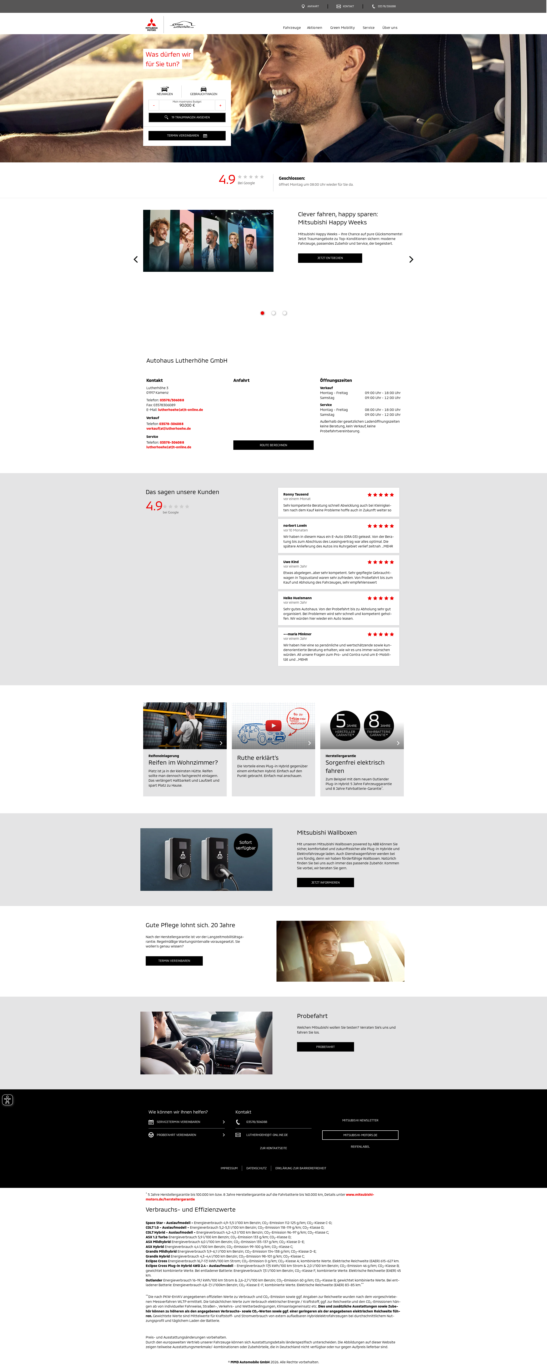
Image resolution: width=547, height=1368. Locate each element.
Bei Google (246, 183)
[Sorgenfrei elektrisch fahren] (362, 725)
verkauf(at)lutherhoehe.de (168, 428)
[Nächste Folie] (411, 259)
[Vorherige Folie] (135, 259)
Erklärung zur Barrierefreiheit (300, 1168)
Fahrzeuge (292, 27)
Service (369, 27)
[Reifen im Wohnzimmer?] (185, 725)
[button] (187, 135)
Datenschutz (256, 1168)
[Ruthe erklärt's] (273, 725)
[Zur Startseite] (178, 24)
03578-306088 (171, 424)
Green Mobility (342, 27)
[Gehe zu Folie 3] (284, 313)
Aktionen (314, 27)
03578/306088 (172, 400)
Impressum (229, 1168)
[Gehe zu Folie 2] (273, 313)
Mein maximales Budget (187, 101)
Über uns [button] (389, 27)
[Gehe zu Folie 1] (262, 313)
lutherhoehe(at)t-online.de (180, 409)
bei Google (171, 512)
